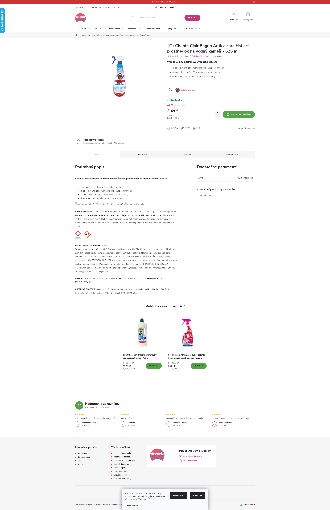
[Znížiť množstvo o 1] (217, 116)
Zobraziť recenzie (102, 407)
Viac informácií (145, 499)
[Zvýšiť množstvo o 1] (217, 112)
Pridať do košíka (241, 114)
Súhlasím (197, 495)
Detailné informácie (188, 90)
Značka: (246, 128)
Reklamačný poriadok (122, 457)
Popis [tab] (97, 154)
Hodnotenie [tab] (142, 154)
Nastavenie (132, 505)
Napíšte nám (80, 7)
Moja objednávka (120, 475)
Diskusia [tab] (187, 154)
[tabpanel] (142, 344)
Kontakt (117, 7)
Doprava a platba (120, 468)
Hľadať (192, 17)
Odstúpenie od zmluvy (122, 478)
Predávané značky (121, 471)
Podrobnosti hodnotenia (200, 56)
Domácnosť (205, 195)
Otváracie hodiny (95, 7)
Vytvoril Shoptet (249, 505)
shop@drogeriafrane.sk (193, 456)
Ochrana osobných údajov (124, 460)
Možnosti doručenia (179, 105)
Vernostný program (121, 464)
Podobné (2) (231, 154)
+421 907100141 (190, 461)
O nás (107, 7)
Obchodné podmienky (122, 453)
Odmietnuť (178, 495)
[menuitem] (84, 29)
